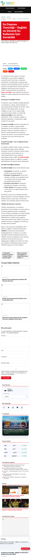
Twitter (10, 68)
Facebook (16, 68)
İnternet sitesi (5, 363)
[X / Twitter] (8, 407)
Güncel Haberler (10, 8)
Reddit (5, 71)
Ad (2, 350)
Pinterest (11, 71)
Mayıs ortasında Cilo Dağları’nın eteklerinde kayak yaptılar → (22, 255)
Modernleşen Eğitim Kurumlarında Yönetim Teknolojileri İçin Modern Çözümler (13, 465)
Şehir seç (6, 393)
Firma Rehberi (21, 8)
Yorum (3, 335)
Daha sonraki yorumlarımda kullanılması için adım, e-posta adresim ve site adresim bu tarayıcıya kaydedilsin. (14, 372)
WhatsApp (23, 68)
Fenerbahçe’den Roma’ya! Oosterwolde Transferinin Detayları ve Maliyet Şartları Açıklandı (15, 468)
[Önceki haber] (22, 418)
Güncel (8, 17)
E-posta (4, 356)
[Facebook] (4, 407)
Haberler (3, 17)
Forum (9, 11)
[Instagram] (13, 407)
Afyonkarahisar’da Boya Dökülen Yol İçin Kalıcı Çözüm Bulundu (14, 474)
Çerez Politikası (19, 11)
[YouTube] (17, 407)
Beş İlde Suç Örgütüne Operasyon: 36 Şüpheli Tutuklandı (14, 477)
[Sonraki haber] (26, 418)
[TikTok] (22, 407)
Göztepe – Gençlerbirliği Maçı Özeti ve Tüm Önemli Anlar (16, 471)
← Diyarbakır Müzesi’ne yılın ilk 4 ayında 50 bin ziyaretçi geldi (7, 255)
